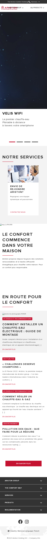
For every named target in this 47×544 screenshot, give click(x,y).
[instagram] (27, 523)
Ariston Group (14, 8)
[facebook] (20, 523)
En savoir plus (23, 464)
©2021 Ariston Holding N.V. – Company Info (23, 538)
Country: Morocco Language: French (24, 531)
